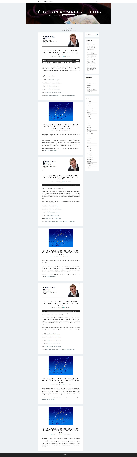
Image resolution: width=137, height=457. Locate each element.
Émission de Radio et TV (91, 83)
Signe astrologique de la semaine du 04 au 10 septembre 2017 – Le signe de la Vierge (60, 431)
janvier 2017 (89, 155)
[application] (61, 60)
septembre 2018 (90, 114)
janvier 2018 (89, 131)
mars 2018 (89, 127)
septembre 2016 (90, 163)
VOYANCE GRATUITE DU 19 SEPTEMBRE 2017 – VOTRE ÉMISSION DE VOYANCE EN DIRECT (60, 177)
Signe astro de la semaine (91, 89)
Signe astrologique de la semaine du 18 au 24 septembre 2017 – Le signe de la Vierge (60, 252)
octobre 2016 (89, 161)
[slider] (77, 60)
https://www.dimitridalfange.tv (55, 83)
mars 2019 (89, 101)
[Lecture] (43, 60)
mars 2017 (89, 150)
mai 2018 (88, 123)
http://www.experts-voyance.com (54, 86)
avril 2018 (89, 125)
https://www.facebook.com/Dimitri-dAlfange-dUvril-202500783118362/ (60, 95)
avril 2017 (89, 148)
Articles (88, 80)
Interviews (89, 85)
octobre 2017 (89, 137)
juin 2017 (88, 144)
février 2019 (89, 103)
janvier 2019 (89, 105)
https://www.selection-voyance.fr (53, 89)
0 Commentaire (67, 56)
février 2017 (89, 152)
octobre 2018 (89, 112)
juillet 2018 (89, 118)
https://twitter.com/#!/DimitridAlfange (53, 92)
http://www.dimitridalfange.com (53, 79)
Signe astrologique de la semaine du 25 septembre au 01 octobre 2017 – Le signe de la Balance (61, 126)
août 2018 (89, 116)
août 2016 (89, 165)
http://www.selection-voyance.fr (50, 135)
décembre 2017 (90, 133)
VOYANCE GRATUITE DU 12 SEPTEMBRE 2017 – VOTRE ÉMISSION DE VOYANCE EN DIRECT (60, 303)
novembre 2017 (90, 135)
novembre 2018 (90, 110)
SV (62, 56)
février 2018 (89, 129)
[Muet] (75, 60)
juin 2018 (88, 120)
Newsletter (89, 87)
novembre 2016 (90, 159)
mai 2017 (88, 146)
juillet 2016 (89, 167)
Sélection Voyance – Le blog (45, 1)
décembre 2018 (90, 108)
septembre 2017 (90, 140)
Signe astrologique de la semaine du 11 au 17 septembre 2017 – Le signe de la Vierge (60, 380)
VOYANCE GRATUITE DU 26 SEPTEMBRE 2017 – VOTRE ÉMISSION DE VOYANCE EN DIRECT (60, 52)
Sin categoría (89, 91)
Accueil (97, 1)
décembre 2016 (90, 157)
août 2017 (89, 142)
